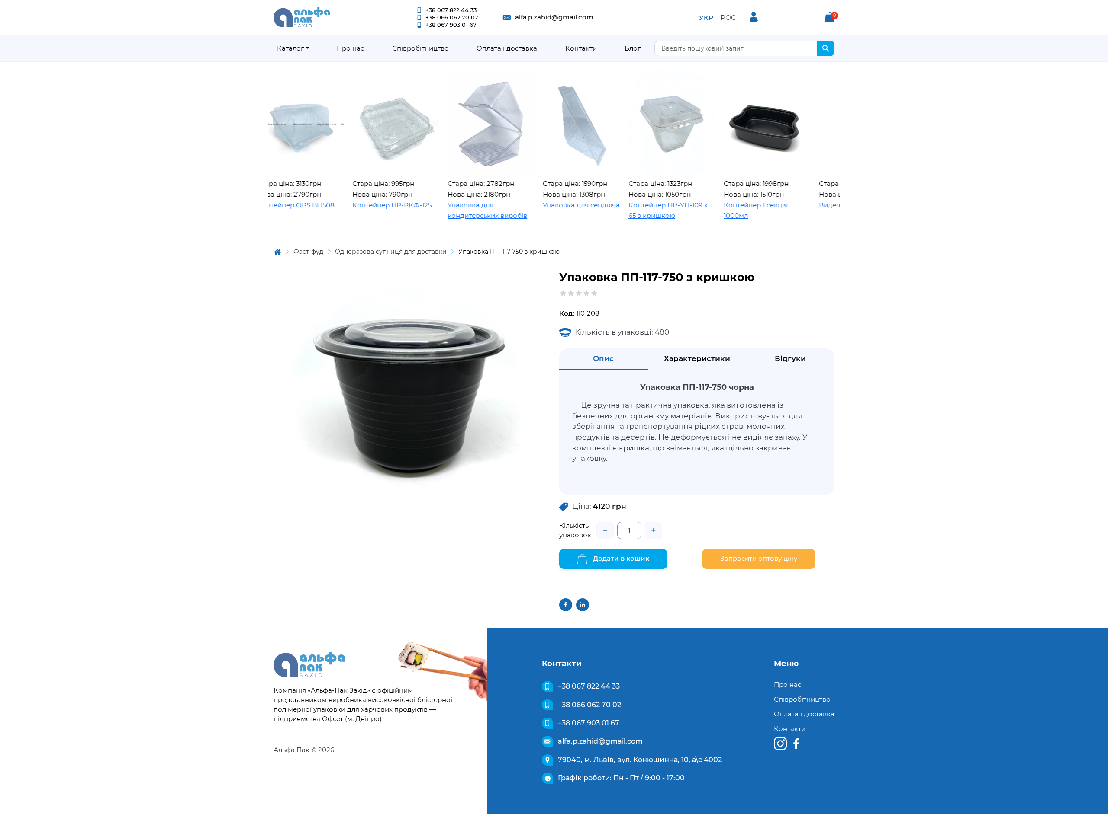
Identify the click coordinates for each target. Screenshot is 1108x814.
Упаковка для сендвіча (550, 205)
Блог (633, 48)
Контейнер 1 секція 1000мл (724, 210)
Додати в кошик (620, 558)
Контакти (581, 48)
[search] (825, 48)
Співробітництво (420, 48)
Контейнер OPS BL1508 (264, 205)
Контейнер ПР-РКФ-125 (360, 205)
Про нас (350, 48)
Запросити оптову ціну (758, 558)
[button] (829, 17)
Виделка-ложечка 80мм (828, 205)
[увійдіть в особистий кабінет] (754, 17)
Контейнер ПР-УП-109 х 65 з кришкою (636, 210)
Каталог (290, 48)
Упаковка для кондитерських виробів (456, 210)
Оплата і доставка (507, 48)
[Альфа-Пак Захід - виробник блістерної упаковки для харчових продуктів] (302, 17)
